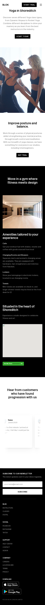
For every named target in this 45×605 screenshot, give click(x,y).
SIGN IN (5, 550)
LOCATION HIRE (8, 565)
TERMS (5, 568)
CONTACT (6, 547)
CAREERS (6, 562)
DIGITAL (5, 515)
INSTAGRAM (7, 529)
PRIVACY (6, 572)
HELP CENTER (7, 544)
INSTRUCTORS (8, 508)
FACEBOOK (7, 526)
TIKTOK (5, 533)
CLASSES (6, 511)
